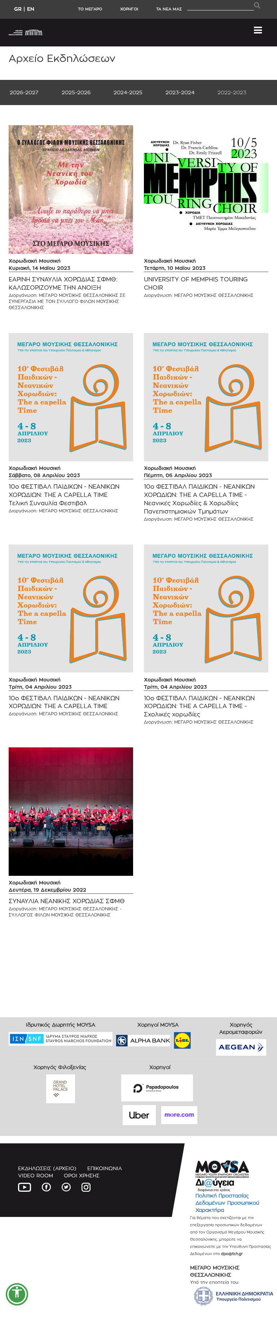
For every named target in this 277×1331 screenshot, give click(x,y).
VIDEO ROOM (35, 1175)
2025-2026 (76, 92)
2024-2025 (128, 92)
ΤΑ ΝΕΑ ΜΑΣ (169, 9)
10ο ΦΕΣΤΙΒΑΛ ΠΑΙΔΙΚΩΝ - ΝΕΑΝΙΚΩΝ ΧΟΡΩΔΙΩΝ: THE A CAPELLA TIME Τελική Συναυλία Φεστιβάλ (64, 495)
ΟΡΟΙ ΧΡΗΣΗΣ (82, 1175)
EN (30, 9)
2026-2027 (24, 92)
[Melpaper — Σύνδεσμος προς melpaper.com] (203, 1038)
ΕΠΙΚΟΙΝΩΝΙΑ (104, 1168)
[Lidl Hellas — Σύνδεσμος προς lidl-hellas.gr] (172, 1038)
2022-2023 (231, 92)
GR (18, 9)
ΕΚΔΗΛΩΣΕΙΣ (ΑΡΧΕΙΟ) (47, 1168)
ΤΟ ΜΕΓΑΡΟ (90, 9)
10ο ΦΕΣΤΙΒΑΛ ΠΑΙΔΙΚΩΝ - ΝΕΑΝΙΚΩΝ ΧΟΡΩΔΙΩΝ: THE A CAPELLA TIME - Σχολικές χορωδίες (199, 706)
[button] (17, 1294)
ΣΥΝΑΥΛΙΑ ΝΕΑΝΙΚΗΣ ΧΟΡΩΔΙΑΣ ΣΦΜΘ (67, 901)
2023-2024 (180, 92)
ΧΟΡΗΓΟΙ (129, 9)
